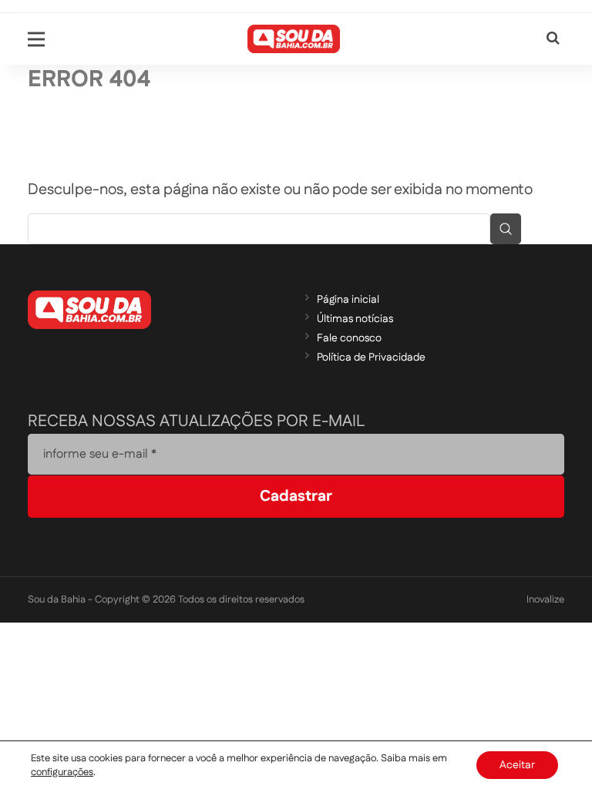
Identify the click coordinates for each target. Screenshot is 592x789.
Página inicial (348, 299)
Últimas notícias (355, 319)
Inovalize (545, 599)
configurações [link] (62, 772)
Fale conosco (349, 338)
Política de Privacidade (371, 357)
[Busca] (553, 39)
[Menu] (36, 39)
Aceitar (517, 765)
